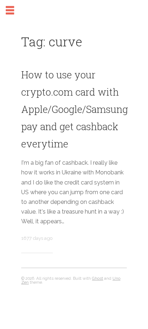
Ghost (97, 278)
